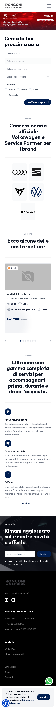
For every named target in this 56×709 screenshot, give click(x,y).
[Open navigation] (49, 6)
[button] (6, 703)
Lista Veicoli (10, 666)
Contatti (9, 677)
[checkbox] (6, 89)
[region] (28, 302)
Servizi (8, 672)
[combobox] (28, 53)
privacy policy (15, 564)
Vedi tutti (27, 503)
